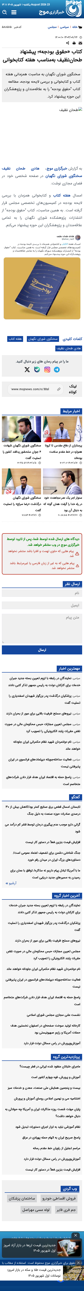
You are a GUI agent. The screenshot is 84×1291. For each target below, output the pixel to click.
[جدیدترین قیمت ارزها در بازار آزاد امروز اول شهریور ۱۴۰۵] (69, 1248)
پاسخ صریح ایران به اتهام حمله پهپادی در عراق (51, 1137)
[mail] (80, 44)
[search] (5, 12)
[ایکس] (27, 369)
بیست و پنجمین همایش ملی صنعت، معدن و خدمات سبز (44, 1087)
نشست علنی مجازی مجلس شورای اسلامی (53, 1015)
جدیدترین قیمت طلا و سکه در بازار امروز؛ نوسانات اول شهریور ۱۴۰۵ (34, 1272)
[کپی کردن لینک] (35, 389)
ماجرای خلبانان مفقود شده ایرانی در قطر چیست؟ (50, 1066)
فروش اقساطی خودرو (59, 1198)
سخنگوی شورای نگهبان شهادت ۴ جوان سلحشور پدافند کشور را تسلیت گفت (22, 452)
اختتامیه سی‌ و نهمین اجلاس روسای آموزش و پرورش (47, 1098)
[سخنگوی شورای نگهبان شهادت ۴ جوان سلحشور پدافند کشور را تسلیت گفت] (21, 429)
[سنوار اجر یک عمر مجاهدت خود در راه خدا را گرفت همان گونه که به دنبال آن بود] (62, 481)
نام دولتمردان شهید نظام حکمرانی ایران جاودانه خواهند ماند (43, 969)
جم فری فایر (66, 1210)
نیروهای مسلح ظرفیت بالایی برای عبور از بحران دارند (47, 940)
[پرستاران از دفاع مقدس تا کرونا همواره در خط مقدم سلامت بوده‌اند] (62, 429)
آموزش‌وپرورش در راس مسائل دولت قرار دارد (52, 1043)
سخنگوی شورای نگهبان (64, 176)
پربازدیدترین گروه (66, 1057)
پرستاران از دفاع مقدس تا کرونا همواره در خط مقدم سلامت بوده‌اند (63, 452)
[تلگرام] (57, 369)
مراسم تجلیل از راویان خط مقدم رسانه (56, 1148)
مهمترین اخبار (69, 668)
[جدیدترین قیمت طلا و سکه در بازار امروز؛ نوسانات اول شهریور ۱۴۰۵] (73, 1273)
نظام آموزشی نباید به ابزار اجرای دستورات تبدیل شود (47, 1126)
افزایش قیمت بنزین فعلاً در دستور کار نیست (52, 842)
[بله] (37, 369)
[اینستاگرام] (47, 370)
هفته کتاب (61, 195)
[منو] (13, 12)
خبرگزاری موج (57, 168)
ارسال (42, 650)
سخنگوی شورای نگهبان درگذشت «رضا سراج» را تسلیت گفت (22, 504)
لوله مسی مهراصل (35, 1210)
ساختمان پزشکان (22, 1198)
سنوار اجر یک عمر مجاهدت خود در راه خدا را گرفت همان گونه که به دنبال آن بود (62, 504)
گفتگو (75, 797)
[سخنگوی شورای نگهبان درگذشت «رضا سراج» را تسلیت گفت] (21, 481)
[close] (75, 1235)
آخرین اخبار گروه (67, 896)
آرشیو (12, 883)
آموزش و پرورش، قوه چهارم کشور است (55, 1077)
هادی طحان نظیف (20, 168)
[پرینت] (74, 44)
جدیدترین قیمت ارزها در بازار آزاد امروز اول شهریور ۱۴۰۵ (30, 1248)
